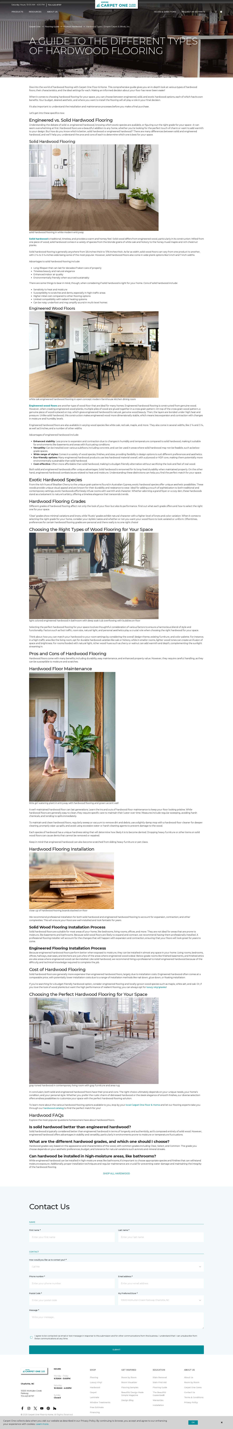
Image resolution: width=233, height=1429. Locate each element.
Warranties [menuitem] (158, 1400)
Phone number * (37, 1276)
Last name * (123, 1230)
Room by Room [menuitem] (128, 1377)
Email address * (125, 1276)
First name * (35, 1230)
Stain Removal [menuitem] (160, 1377)
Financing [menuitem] (95, 1412)
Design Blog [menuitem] (127, 1400)
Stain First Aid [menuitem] (159, 1382)
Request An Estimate (193, 12)
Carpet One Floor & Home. (41, 1414)
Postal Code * (35, 1293)
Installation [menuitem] (158, 1405)
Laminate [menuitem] (94, 1397)
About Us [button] (52, 12)
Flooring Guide (52, 26)
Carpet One (34, 26)
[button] (210, 12)
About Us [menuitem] (188, 1377)
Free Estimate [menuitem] (97, 1407)
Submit (116, 1349)
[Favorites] (216, 12)
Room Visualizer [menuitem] (129, 1382)
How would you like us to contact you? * (48, 1260)
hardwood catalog (53, 1108)
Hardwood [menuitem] (95, 1387)
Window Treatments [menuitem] (100, 1402)
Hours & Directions (165, 12)
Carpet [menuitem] (93, 1392)
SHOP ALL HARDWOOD (116, 1173)
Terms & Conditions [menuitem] (193, 1397)
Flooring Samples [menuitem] (129, 1387)
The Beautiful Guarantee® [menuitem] (159, 1393)
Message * (34, 1310)
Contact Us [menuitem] (189, 1392)
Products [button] (17, 12)
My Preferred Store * (127, 1293)
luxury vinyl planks (156, 987)
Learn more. (42, 1424)
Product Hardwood (72, 26)
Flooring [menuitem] (94, 1377)
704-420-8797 (54, 5)
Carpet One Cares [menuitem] (193, 1387)
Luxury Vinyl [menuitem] (96, 1382)
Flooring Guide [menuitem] (160, 1387)
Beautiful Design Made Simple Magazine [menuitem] (132, 1393)
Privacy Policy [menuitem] (191, 1402)
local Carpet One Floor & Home (143, 1105)
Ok (193, 1422)
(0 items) (221, 12)
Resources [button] (35, 12)
